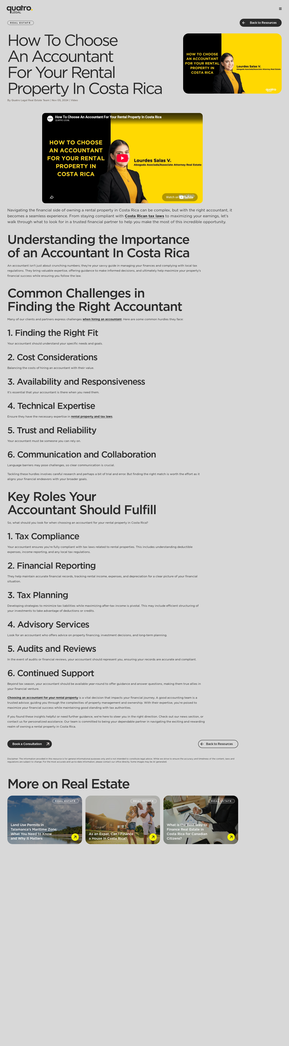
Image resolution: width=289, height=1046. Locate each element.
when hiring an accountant (102, 319)
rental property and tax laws (91, 416)
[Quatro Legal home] (20, 9)
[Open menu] (280, 8)
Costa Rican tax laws (144, 216)
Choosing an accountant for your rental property (42, 697)
